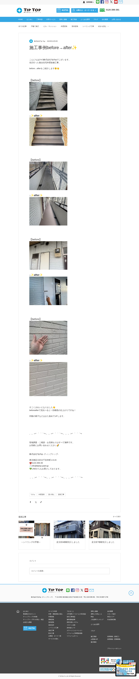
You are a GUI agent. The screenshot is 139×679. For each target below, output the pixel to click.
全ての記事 (22, 26)
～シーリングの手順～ (31, 542)
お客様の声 (94, 639)
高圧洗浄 (51, 625)
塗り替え (51, 495)
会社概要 (110, 611)
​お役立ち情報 (27, 622)
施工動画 (93, 642)
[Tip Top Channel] (116, 2)
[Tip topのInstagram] (77, 590)
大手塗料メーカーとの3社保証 (76, 614)
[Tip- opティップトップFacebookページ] (72, 590)
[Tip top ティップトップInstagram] (106, 2)
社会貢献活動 (111, 619)
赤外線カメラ (71, 628)
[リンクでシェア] (41, 502)
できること (70, 611)
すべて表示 (117, 516)
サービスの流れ (53, 639)
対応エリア (110, 616)
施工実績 (93, 636)
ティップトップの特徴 (30, 616)
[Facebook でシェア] (30, 502)
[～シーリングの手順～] (34, 529)
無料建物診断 (71, 619)
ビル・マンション (49, 26)
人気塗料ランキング (97, 619)
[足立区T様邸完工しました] (104, 529)
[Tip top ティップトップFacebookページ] (102, 2)
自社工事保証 (71, 616)
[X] (111, 2)
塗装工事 (61, 495)
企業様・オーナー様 (54, 636)
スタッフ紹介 (111, 614)
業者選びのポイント (29, 614)
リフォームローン (72, 636)
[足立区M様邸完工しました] (69, 529)
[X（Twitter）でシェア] (36, 502)
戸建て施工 (35, 26)
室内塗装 (75, 26)
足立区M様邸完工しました (68, 542)
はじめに (26, 611)
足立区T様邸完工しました (103, 542)
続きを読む (102, 26)
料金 (92, 616)
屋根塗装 (51, 619)
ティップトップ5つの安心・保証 (33, 619)
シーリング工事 (88, 26)
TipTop (33, 495)
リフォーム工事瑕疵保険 (74, 633)
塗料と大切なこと (96, 614)
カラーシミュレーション (74, 630)
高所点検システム (72, 622)
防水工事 (51, 633)
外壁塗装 (64, 26)
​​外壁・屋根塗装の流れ (55, 614)
